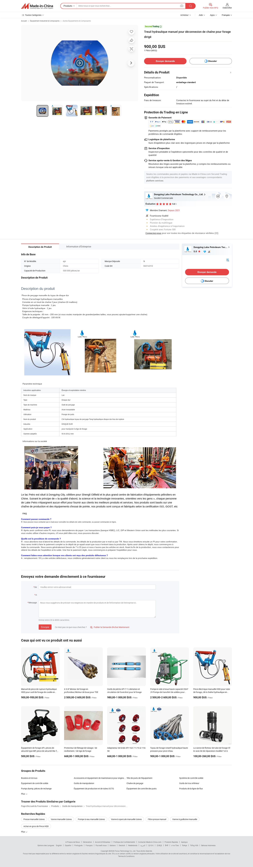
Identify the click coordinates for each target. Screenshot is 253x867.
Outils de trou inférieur (189, 783)
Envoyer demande (165, 61)
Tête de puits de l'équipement (139, 778)
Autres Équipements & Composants (77, 21)
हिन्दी (166, 845)
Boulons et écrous (29, 778)
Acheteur (184, 15)
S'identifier (227, 7)
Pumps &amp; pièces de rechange (36, 788)
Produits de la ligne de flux (191, 788)
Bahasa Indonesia (208, 845)
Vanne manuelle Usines (61, 819)
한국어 (151, 845)
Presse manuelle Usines (34, 819)
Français (89, 845)
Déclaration (87, 842)
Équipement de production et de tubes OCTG (94, 788)
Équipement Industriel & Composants (44, 21)
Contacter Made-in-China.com (149, 842)
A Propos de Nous (72, 842)
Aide (201, 15)
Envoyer (45, 627)
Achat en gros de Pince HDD (36, 826)
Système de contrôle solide (191, 778)
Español (68, 845)
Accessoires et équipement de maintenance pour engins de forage (100, 778)
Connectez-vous (153, 233)
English (59, 845)
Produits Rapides (171, 842)
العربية (142, 845)
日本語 (159, 845)
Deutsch (122, 845)
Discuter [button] (212, 61)
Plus (23, 831)
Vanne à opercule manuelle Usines (126, 819)
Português (78, 845)
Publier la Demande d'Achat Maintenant (109, 627)
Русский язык (101, 845)
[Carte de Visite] (227, 259)
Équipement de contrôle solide (34, 783)
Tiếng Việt (194, 845)
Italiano (113, 845)
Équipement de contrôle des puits (141, 788)
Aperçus (184, 842)
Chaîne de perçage (134, 783)
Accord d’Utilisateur (102, 842)
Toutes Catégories (33, 15)
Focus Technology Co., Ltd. (125, 851)
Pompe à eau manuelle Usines (91, 819)
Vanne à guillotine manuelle (184, 819)
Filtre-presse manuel (157, 819)
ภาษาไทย (175, 845)
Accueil (24, 21)
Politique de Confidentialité (124, 842)
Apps (212, 15)
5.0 (196, 251)
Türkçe (184, 845)
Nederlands (132, 845)
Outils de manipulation (84, 783)
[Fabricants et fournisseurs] (37, 6)
